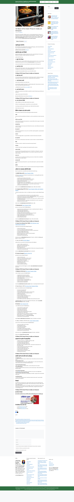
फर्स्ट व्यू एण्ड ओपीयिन (27, 87)
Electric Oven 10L (28, 253)
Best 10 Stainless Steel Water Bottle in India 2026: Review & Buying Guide (42, 481)
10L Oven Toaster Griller (31, 271)
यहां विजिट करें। (30, 96)
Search (49, 6)
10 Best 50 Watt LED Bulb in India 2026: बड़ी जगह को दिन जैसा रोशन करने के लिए (53, 85)
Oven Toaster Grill (24, 303)
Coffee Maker (50, 46)
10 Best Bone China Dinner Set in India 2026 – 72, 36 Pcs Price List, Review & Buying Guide (53, 76)
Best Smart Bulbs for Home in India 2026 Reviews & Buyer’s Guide (52, 88)
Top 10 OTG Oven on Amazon (26, 421)
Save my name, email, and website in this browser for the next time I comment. (28, 446)
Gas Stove (49, 50)
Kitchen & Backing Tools (51, 59)
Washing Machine (29, 482)
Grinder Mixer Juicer (51, 52)
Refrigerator (49, 64)
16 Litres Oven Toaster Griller (31, 286)
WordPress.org (51, 465)
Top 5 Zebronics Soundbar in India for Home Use (22, 422)
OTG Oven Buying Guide (22, 420)
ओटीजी (19, 371)
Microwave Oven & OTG (30, 477)
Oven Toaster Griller (28, 173)
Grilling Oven (17, 420)
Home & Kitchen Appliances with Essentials (25, 1)
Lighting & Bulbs (50, 60)
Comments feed (51, 464)
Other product (50, 63)
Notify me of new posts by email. (21, 450)
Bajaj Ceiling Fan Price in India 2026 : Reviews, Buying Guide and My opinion (53, 79)
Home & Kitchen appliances (52, 55)
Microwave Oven (22, 406)
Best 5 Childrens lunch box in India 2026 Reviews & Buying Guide (42, 469)
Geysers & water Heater (51, 51)
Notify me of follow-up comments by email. (22, 448)
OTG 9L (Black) (26, 240)
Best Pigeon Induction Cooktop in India (21, 423)
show (25, 41)
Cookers (49, 47)
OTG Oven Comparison (29, 420)
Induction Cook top (51, 56)
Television (49, 65)
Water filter (49, 68)
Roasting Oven (20, 421)
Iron (27, 473)
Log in (50, 461)
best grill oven (23, 408)
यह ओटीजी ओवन (21, 175)
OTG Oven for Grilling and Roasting (36, 420)
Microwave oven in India (22, 407)
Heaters (28, 469)
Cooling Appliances (51, 48)
